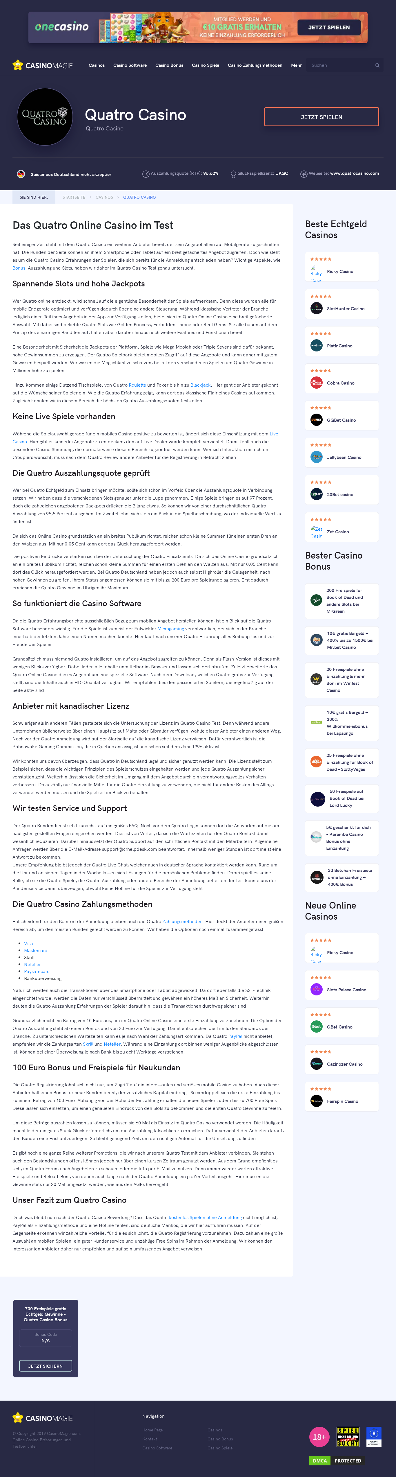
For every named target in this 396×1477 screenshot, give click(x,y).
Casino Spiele (205, 65)
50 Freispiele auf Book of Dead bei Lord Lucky (347, 798)
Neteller (32, 964)
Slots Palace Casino (346, 989)
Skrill (88, 1043)
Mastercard (36, 950)
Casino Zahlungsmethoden (255, 65)
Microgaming (170, 628)
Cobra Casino (341, 382)
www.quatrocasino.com (354, 173)
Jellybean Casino (344, 457)
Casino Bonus (169, 65)
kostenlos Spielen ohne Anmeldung (205, 1217)
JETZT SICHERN (45, 1366)
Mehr (296, 65)
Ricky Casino (340, 271)
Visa (28, 943)
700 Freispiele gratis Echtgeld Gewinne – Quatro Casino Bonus (45, 1313)
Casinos (97, 65)
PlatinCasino (340, 345)
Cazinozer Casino (345, 1063)
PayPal (235, 1036)
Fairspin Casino (342, 1101)
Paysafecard (37, 971)
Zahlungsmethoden (182, 921)
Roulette (137, 384)
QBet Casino (340, 1026)
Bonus (18, 267)
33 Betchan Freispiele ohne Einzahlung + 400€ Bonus (350, 877)
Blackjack (200, 384)
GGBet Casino (341, 420)
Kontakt (149, 1439)
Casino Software (130, 65)
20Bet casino (340, 494)
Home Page (152, 1430)
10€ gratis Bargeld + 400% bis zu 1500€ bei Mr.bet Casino (350, 640)
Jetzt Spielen (321, 116)
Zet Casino (338, 531)
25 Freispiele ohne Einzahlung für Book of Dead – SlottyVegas (349, 762)
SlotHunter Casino (346, 308)
